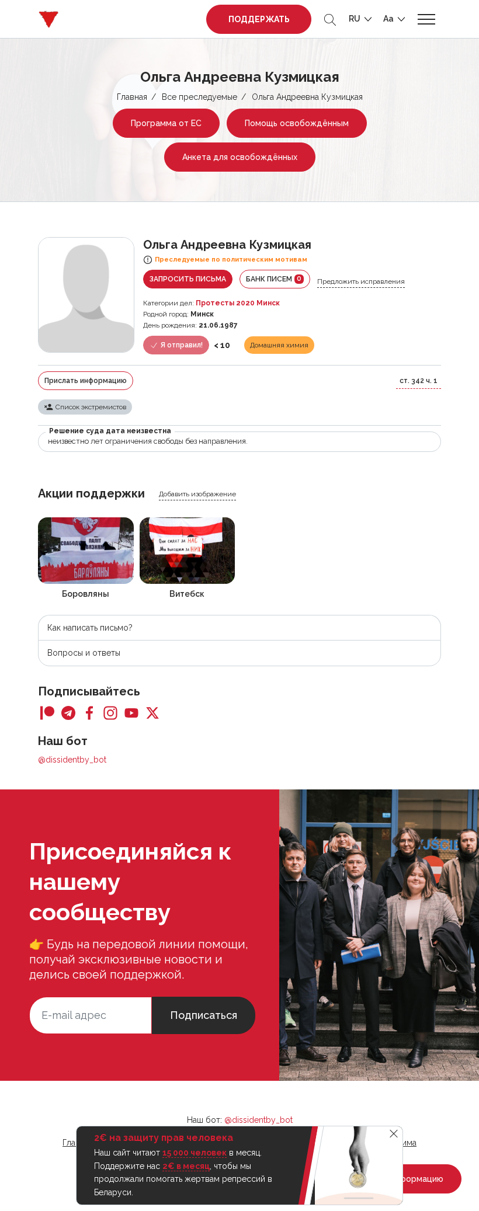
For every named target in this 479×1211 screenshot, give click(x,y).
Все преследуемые (199, 97)
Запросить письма (188, 279)
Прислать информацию (85, 381)
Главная (132, 97)
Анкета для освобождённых (239, 157)
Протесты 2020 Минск (238, 303)
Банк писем (273, 278)
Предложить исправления (361, 281)
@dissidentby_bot (72, 759)
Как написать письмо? (90, 627)
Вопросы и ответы (83, 652)
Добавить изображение (197, 494)
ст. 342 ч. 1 (419, 381)
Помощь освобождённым (297, 123)
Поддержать (259, 19)
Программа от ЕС (166, 123)
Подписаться (203, 1015)
